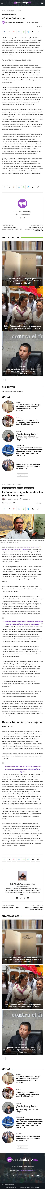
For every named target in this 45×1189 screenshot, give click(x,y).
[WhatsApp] (23, 32)
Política (22, 323)
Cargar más (21, 475)
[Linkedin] (19, 32)
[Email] (33, 32)
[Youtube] (38, 1175)
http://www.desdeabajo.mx (22, 214)
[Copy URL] (38, 32)
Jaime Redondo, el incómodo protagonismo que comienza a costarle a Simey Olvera (22, 327)
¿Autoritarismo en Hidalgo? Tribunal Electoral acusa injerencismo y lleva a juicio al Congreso (22, 371)
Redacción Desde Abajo (16, 22)
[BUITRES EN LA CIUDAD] (14, 10)
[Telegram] (28, 32)
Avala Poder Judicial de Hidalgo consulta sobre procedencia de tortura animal (28, 466)
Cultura (22, 276)
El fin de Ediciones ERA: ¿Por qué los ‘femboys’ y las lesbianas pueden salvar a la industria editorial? (22, 281)
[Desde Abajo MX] (22, 2)
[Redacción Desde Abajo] (3, 22)
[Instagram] (19, 1175)
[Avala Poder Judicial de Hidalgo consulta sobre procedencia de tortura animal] (8, 465)
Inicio (3, 10)
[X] (9, 32)
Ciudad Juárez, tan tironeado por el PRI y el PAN (12, 228)
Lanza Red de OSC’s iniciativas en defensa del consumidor (34, 229)
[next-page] (6, 380)
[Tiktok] (25, 1175)
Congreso (19, 462)
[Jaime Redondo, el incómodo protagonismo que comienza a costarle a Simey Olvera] (22, 308)
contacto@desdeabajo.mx (26, 1170)
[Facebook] (4, 32)
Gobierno (22, 366)
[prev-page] (3, 380)
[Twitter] (13, 1175)
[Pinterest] (14, 32)
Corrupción (20, 445)
